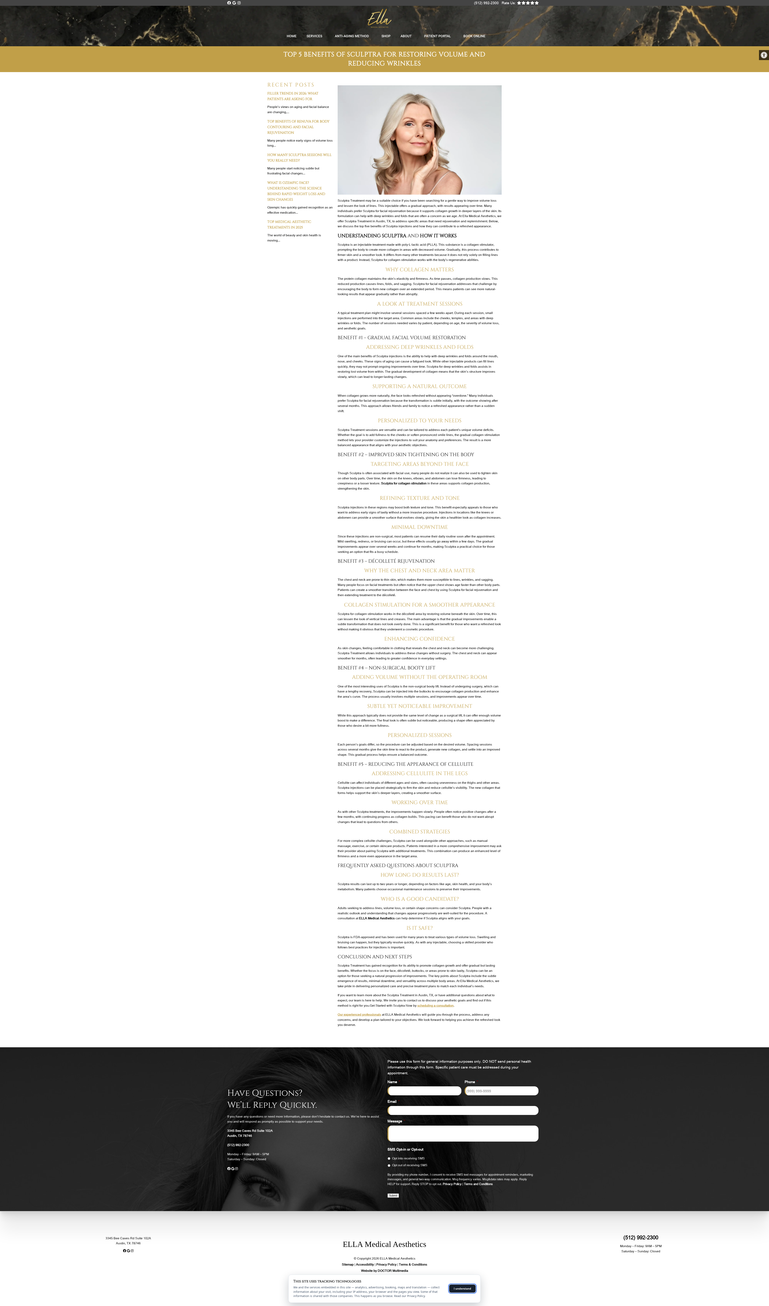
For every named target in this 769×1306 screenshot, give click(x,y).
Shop (386, 36)
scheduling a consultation (435, 1005)
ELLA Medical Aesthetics (384, 1244)
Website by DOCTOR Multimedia (384, 1270)
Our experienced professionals (359, 1014)
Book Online (474, 36)
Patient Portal (437, 36)
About (406, 36)
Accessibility (365, 1264)
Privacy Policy (452, 1184)
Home (292, 36)
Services (314, 36)
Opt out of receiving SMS (409, 1165)
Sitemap (348, 1264)
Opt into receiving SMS (408, 1158)
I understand (462, 1288)
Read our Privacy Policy (409, 1296)
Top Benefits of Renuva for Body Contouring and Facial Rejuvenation (298, 127)
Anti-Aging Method (352, 36)
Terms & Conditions (413, 1264)
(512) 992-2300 (486, 2)
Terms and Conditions (478, 1184)
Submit (393, 1195)
